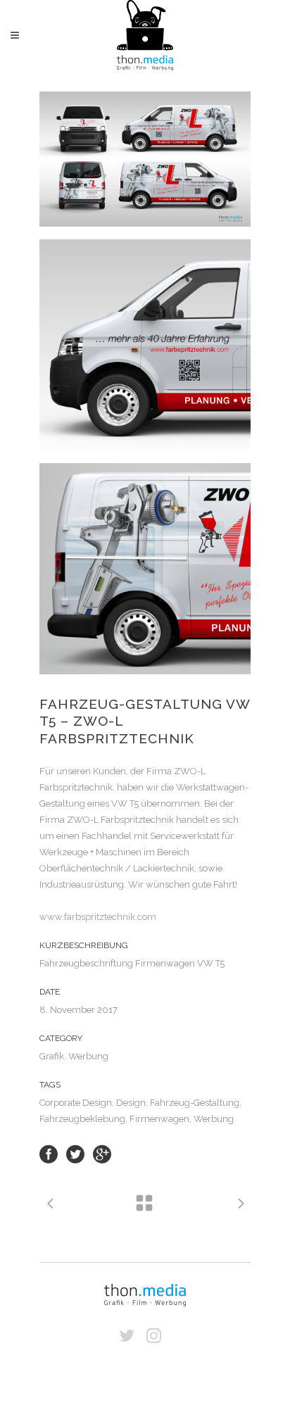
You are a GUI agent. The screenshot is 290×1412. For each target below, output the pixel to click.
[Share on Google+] (102, 1153)
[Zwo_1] (145, 159)
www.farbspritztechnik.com (97, 917)
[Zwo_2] (145, 568)
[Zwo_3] (145, 344)
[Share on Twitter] (75, 1153)
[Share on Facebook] (48, 1153)
